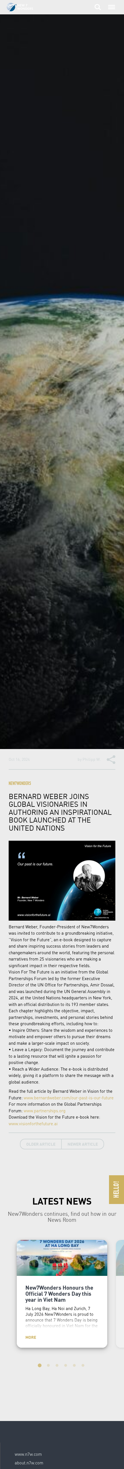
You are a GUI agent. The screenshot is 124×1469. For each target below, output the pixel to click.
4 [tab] (66, 1366)
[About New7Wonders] (25, 8)
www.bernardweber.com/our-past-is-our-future (69, 1098)
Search (97, 4)
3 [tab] (58, 1366)
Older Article (40, 1144)
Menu (110, 4)
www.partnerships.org (44, 1110)
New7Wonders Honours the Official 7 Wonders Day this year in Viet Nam (59, 1293)
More (30, 1337)
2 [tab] (49, 1366)
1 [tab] (40, 1366)
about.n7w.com (29, 1463)
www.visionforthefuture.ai (33, 1123)
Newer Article (82, 1144)
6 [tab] (84, 1366)
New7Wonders (20, 784)
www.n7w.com (28, 1454)
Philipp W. (91, 759)
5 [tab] (75, 1366)
